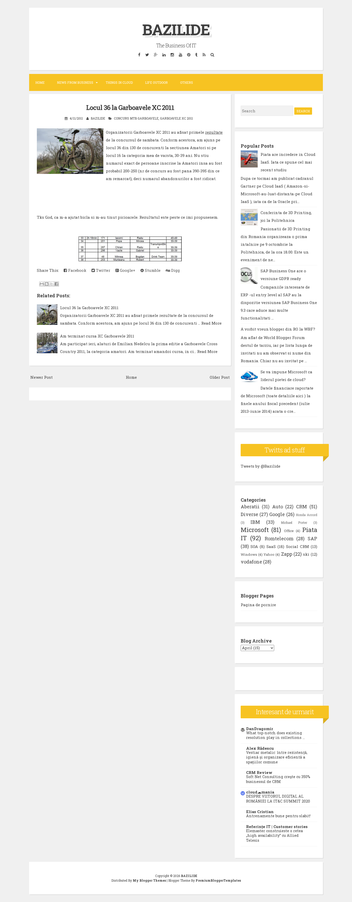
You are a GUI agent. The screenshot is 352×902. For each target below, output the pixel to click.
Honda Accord (306, 515)
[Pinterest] (188, 54)
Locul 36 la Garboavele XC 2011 (130, 107)
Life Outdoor (156, 82)
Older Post (220, 377)
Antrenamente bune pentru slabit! (278, 815)
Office (289, 530)
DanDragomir (259, 728)
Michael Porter (294, 522)
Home (40, 82)
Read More (211, 323)
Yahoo (269, 554)
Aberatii (250, 506)
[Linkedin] (163, 54)
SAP (312, 538)
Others (186, 82)
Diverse (249, 514)
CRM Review (259, 772)
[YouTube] (180, 54)
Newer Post (41, 377)
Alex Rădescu (260, 748)
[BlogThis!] (46, 283)
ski (306, 554)
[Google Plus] (155, 54)
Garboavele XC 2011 (176, 118)
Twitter (102, 270)
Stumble (152, 270)
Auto (277, 506)
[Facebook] (139, 54)
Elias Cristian (260, 811)
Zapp (286, 554)
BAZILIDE (176, 29)
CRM (301, 506)
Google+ (127, 270)
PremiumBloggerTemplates (218, 880)
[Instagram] (172, 54)
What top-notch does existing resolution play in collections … (275, 735)
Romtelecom (279, 538)
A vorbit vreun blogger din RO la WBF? (278, 329)
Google (277, 514)
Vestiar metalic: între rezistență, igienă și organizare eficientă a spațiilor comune (276, 757)
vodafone (251, 562)
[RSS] (203, 54)
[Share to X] (51, 283)
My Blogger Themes (149, 880)
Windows (249, 554)
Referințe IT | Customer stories (277, 826)
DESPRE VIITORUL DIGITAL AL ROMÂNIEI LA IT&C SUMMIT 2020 (278, 799)
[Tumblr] (196, 54)
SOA (254, 546)
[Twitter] (147, 54)
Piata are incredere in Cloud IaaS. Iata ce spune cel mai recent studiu (288, 162)
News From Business (75, 82)
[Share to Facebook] (56, 283)
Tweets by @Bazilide (260, 466)
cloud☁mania (260, 792)
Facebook (76, 270)
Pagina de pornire (258, 604)
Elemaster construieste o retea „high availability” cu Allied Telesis (274, 835)
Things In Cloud (119, 82)
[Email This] (41, 283)
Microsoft (255, 530)
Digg (175, 270)
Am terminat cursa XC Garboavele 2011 (97, 336)
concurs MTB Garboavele (136, 118)
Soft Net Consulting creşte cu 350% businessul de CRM (278, 779)
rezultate (214, 132)
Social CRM (297, 546)
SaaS (271, 546)
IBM (255, 522)
